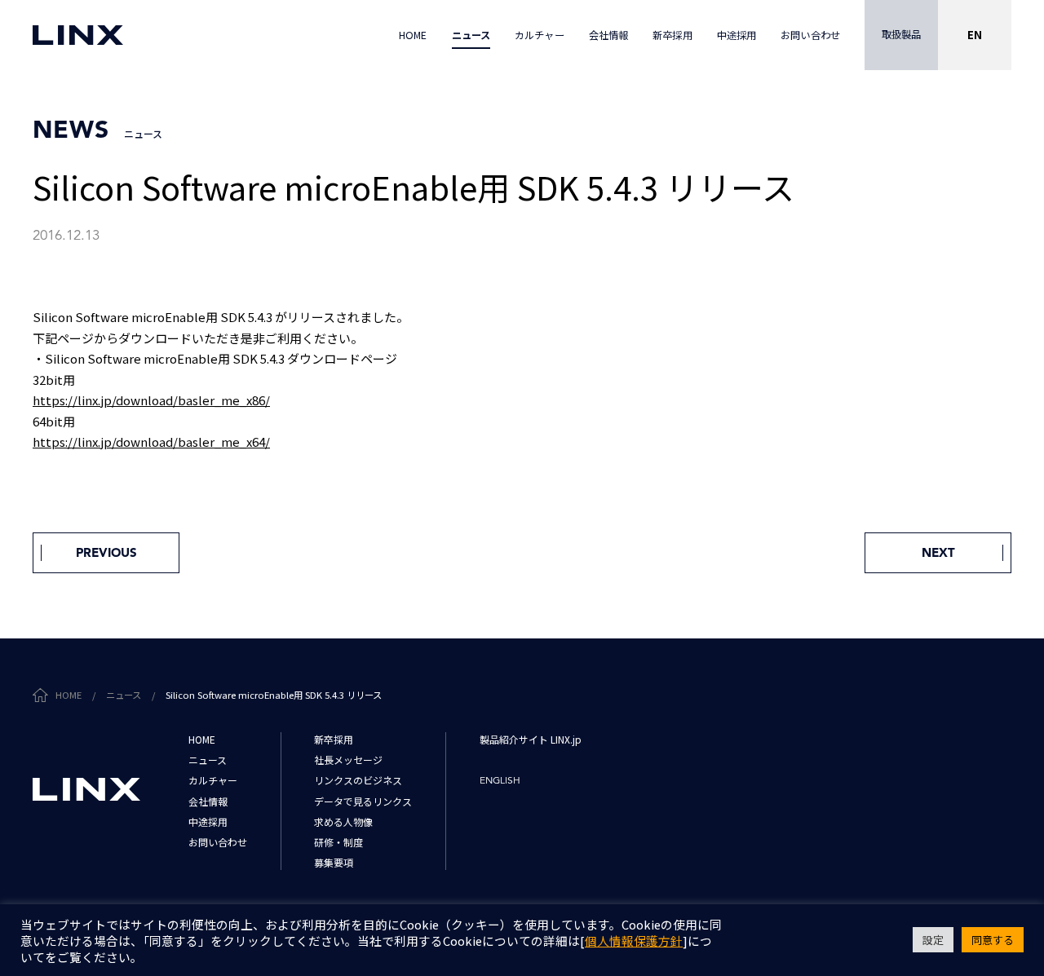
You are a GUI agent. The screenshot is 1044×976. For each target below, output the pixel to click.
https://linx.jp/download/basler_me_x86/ (151, 400)
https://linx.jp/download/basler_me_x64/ (151, 441)
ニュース (123, 694)
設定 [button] (933, 939)
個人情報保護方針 (634, 940)
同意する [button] (992, 939)
